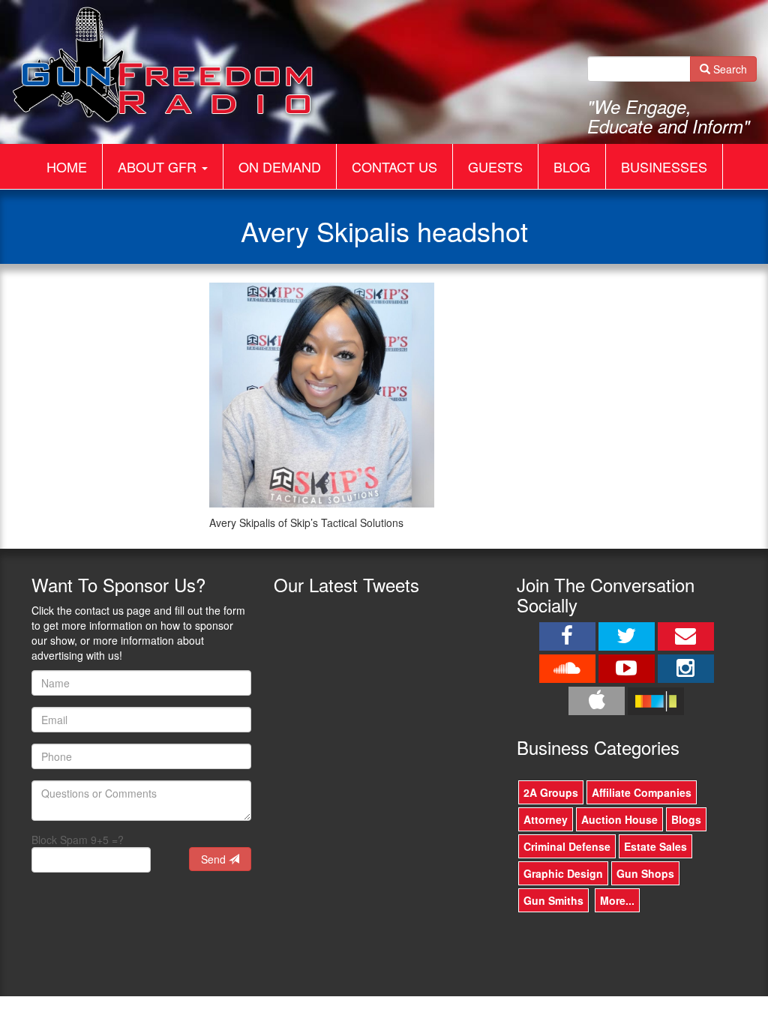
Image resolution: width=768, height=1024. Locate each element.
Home (66, 166)
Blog (572, 166)
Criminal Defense (567, 846)
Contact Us (394, 166)
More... (617, 900)
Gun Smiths (554, 900)
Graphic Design (563, 873)
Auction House (619, 819)
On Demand (279, 166)
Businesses (664, 166)
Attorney (546, 819)
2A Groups (551, 792)
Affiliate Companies (642, 792)
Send (215, 859)
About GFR (159, 166)
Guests (495, 166)
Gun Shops (645, 873)
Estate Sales (655, 846)
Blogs (686, 819)
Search (728, 68)
